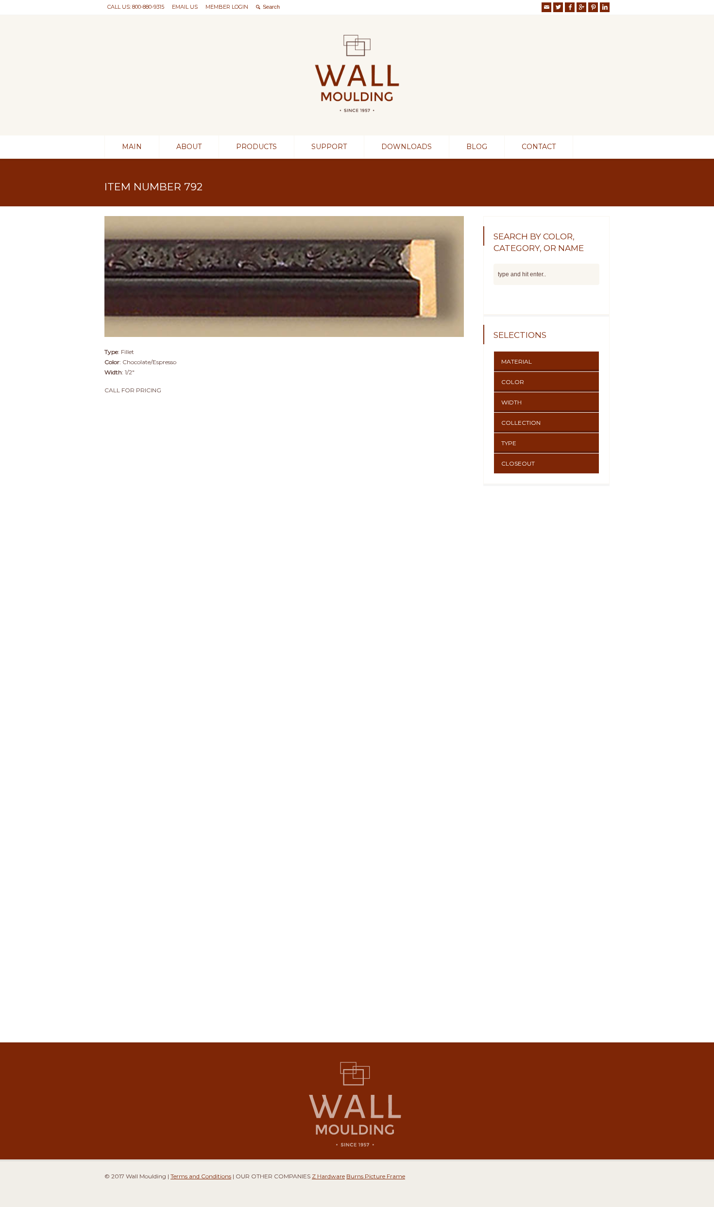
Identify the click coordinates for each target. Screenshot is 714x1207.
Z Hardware (328, 1176)
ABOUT (189, 146)
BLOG (476, 146)
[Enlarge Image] (284, 216)
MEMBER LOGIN (226, 6)
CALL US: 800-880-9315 (135, 6)
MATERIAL (516, 361)
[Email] (546, 7)
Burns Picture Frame (375, 1176)
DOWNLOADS (406, 146)
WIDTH (511, 402)
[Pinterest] (593, 7)
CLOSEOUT (518, 463)
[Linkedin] (605, 7)
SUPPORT (329, 146)
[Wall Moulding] (357, 117)
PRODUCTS (256, 146)
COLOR (512, 382)
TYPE (508, 443)
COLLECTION (521, 422)
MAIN (132, 146)
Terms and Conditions (200, 1176)
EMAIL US (185, 6)
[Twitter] (558, 7)
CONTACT (539, 146)
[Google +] (581, 7)
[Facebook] (570, 7)
